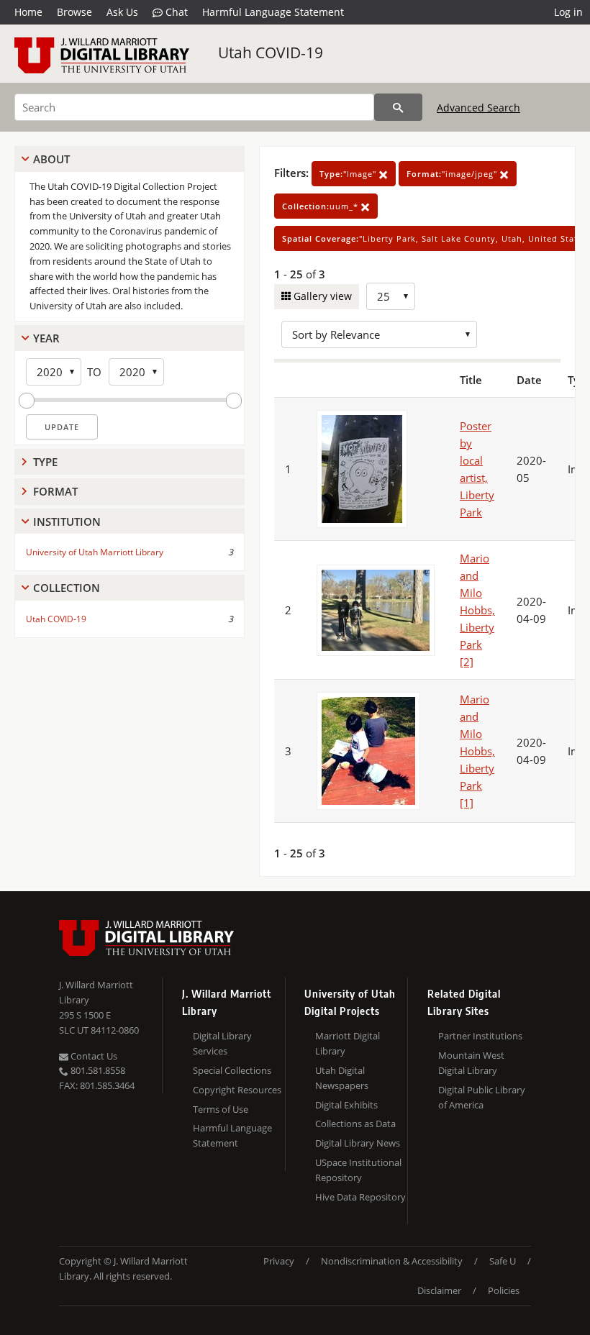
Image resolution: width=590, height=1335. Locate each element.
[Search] (398, 107)
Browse (74, 12)
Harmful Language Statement (273, 12)
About (51, 159)
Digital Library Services (222, 1043)
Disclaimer (439, 1290)
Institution (67, 521)
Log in (568, 12)
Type (45, 462)
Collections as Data (355, 1123)
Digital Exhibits (346, 1104)
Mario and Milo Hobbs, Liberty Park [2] (477, 610)
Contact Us (92, 1055)
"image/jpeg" (453, 173)
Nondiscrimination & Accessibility (392, 1260)
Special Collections (232, 1070)
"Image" (349, 173)
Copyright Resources (237, 1089)
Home (28, 12)
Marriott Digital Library (347, 1043)
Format (55, 491)
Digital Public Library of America (481, 1097)
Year (46, 338)
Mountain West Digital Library (471, 1063)
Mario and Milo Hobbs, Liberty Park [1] (477, 751)
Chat (175, 12)
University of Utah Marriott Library (94, 552)
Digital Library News (357, 1142)
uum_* (321, 206)
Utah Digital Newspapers (341, 1078)
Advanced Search (478, 107)
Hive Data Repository (360, 1196)
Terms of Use (220, 1109)
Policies (503, 1290)
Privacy (278, 1260)
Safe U (502, 1260)
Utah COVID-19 (270, 52)
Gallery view (321, 296)
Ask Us (122, 12)
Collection (66, 587)
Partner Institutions (480, 1035)
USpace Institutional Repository (358, 1170)
